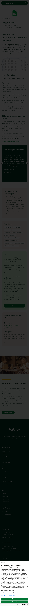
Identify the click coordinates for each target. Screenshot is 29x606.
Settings (3, 595)
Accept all (14, 598)
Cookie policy (12, 595)
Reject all (14, 601)
